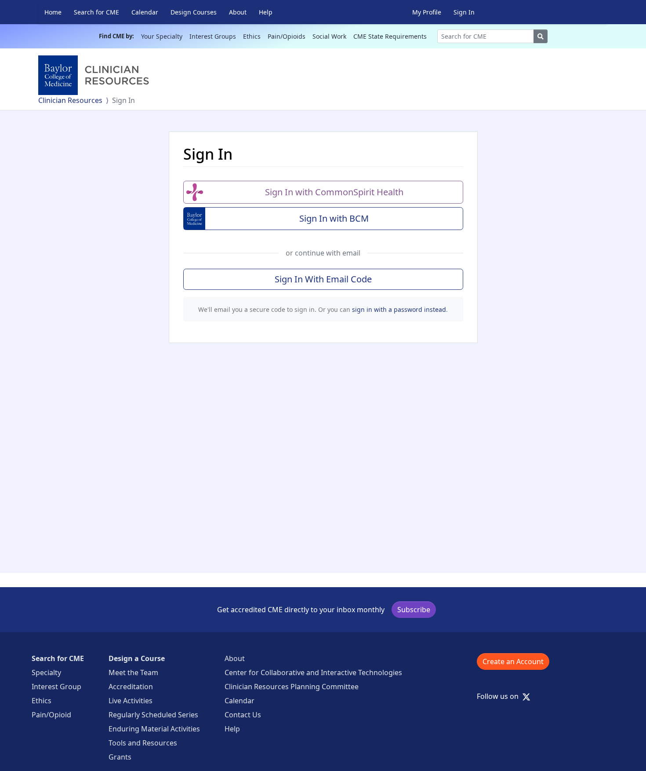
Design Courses (194, 12)
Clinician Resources (70, 100)
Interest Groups (212, 36)
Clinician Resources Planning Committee (292, 686)
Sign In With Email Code (323, 279)
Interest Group (56, 686)
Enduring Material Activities (154, 729)
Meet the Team (133, 672)
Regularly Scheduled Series (153, 715)
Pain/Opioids (286, 36)
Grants (120, 757)
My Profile (426, 12)
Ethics (252, 36)
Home (53, 12)
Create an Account (513, 661)
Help (265, 12)
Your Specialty (161, 36)
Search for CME (96, 12)
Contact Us (243, 715)
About (238, 12)
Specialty (46, 672)
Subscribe (413, 609)
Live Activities (130, 700)
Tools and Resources (143, 743)
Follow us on (500, 696)
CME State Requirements (390, 36)
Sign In (464, 12)
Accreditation (131, 686)
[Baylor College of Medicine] (95, 75)
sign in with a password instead (399, 309)
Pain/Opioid (51, 715)
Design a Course (137, 658)
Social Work (329, 36)
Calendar (144, 12)
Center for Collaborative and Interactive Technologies (313, 672)
